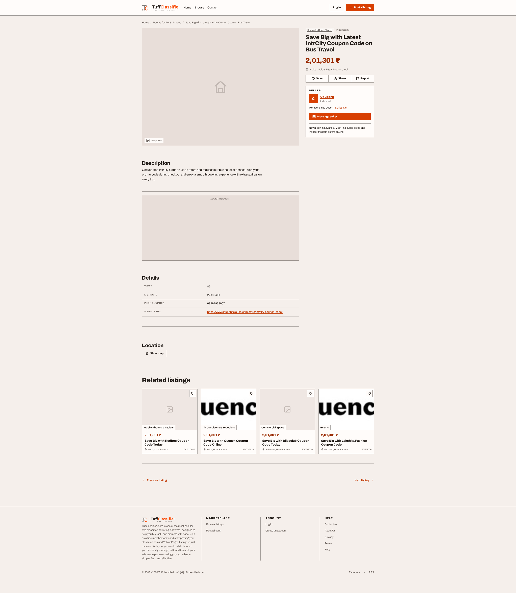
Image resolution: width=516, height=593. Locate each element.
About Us (330, 530)
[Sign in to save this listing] (192, 393)
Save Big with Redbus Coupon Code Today (167, 442)
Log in (337, 7)
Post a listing (213, 530)
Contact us (331, 524)
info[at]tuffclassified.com (190, 572)
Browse (199, 7)
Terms (328, 543)
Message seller (327, 116)
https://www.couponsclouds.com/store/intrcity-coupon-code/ (245, 311)
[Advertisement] (220, 229)
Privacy (329, 537)
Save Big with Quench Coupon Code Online (225, 442)
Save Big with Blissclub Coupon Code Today (285, 442)
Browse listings (215, 524)
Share (342, 78)
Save (319, 78)
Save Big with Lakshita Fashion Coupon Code (344, 442)
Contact (212, 7)
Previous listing (157, 480)
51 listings (341, 107)
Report (364, 78)
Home (187, 7)
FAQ (327, 549)
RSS (371, 572)
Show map (156, 353)
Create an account (275, 530)
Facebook (354, 572)
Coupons (327, 96)
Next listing (362, 480)
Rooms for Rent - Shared (319, 30)
